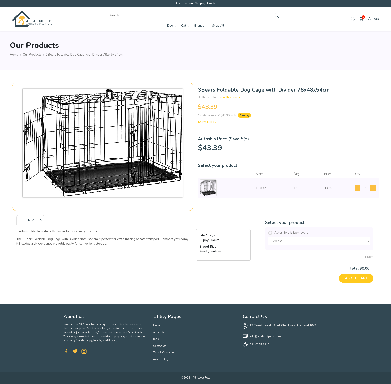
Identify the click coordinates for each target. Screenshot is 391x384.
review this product (229, 97)
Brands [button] (199, 26)
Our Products (32, 54)
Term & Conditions (164, 353)
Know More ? (207, 122)
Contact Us (159, 346)
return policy (160, 359)
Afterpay (244, 115)
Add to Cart (356, 278)
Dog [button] (170, 26)
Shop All (218, 26)
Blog (156, 339)
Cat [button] (183, 26)
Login (375, 19)
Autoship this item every (291, 233)
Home (14, 54)
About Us (158, 332)
